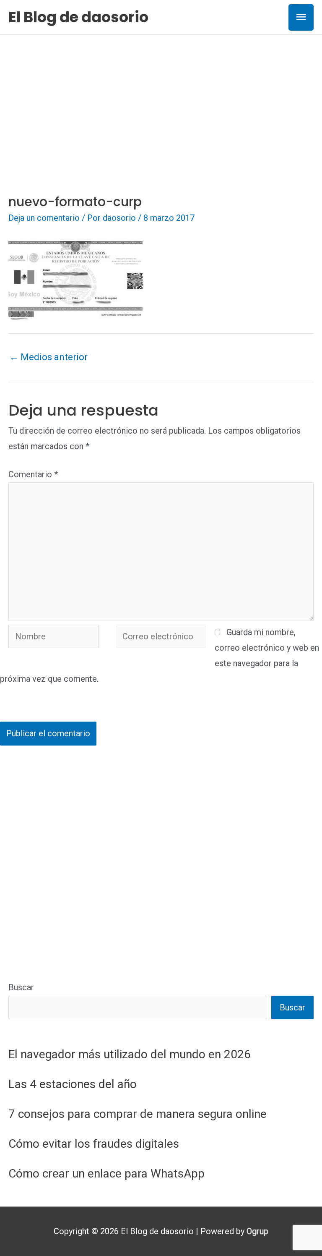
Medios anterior (48, 357)
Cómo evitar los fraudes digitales (93, 1144)
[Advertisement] (161, 98)
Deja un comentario (44, 218)
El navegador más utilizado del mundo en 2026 (129, 1054)
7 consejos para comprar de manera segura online (137, 1114)
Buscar (21, 987)
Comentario (33, 474)
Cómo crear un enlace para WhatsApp (106, 1173)
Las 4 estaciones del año (72, 1084)
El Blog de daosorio (78, 17)
